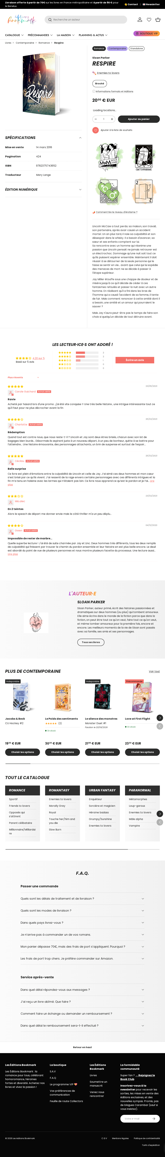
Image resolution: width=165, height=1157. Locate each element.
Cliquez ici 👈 (105, 4)
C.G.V (104, 1138)
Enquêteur (95, 799)
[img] (15, 386)
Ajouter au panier (139, 119)
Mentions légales (120, 1138)
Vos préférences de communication (62, 1093)
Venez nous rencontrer (97, 1094)
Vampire (134, 826)
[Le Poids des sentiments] (62, 696)
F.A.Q (53, 1078)
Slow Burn (55, 829)
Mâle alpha (136, 819)
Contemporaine (25, 42)
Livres (8, 42)
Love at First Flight (137, 719)
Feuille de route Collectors (66, 1101)
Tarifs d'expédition (151, 1145)
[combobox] (86, 20)
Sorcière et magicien (102, 806)
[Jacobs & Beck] (22, 696)
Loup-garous (137, 806)
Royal (52, 812)
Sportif (13, 799)
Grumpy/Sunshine (100, 819)
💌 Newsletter (151, 4)
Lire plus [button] (13, 554)
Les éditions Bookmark (24, 1138)
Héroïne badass (99, 812)
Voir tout (154, 671)
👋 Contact (131, 4)
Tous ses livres (91, 642)
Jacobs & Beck (15, 719)
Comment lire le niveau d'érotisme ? (116, 212)
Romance (44, 42)
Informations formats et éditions (114, 91)
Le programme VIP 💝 (63, 1084)
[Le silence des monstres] (102, 696)
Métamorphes (138, 799)
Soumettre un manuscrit (98, 1084)
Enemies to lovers (108, 73)
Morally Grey (57, 806)
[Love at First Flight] (142, 696)
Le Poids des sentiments (61, 719)
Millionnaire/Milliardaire (22, 831)
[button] (157, 19)
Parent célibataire (20, 823)
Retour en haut (82, 1047)
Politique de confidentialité (147, 1138)
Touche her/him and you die (62, 821)
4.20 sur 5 (39, 358)
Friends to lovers (19, 806)
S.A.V (53, 1071)
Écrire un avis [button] (135, 360)
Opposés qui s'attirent (17, 814)
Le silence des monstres (101, 719)
